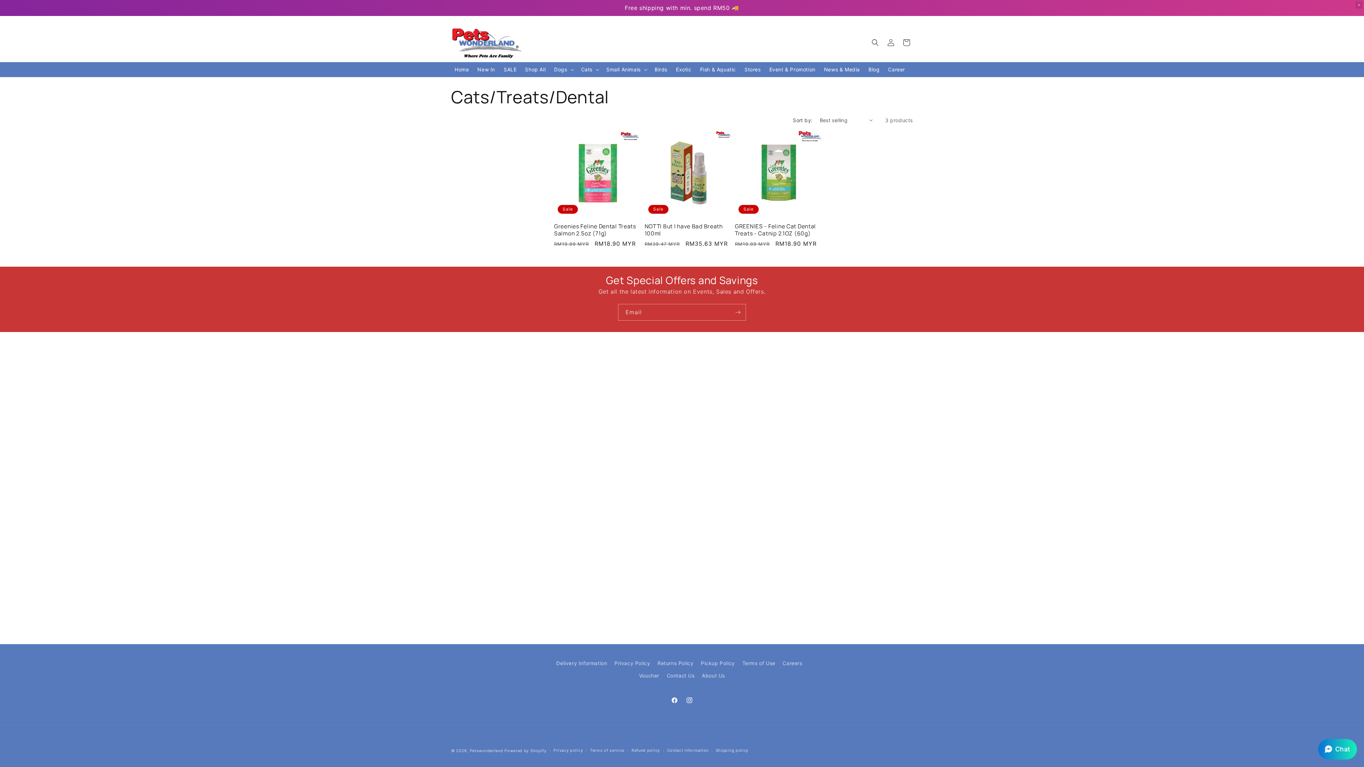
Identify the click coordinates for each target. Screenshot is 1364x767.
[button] (875, 42)
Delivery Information (581, 663)
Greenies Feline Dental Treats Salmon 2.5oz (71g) (595, 230)
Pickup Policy (718, 663)
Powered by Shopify (525, 750)
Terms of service (607, 750)
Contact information (688, 750)
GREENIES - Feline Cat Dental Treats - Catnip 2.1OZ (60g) (775, 230)
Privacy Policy (632, 663)
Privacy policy (568, 750)
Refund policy (646, 750)
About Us (713, 676)
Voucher (649, 676)
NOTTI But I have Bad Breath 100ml (684, 230)
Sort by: (802, 120)
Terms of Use (758, 663)
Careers (792, 663)
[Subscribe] (738, 312)
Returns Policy (675, 663)
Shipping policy (732, 750)
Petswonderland (486, 750)
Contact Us (681, 676)
